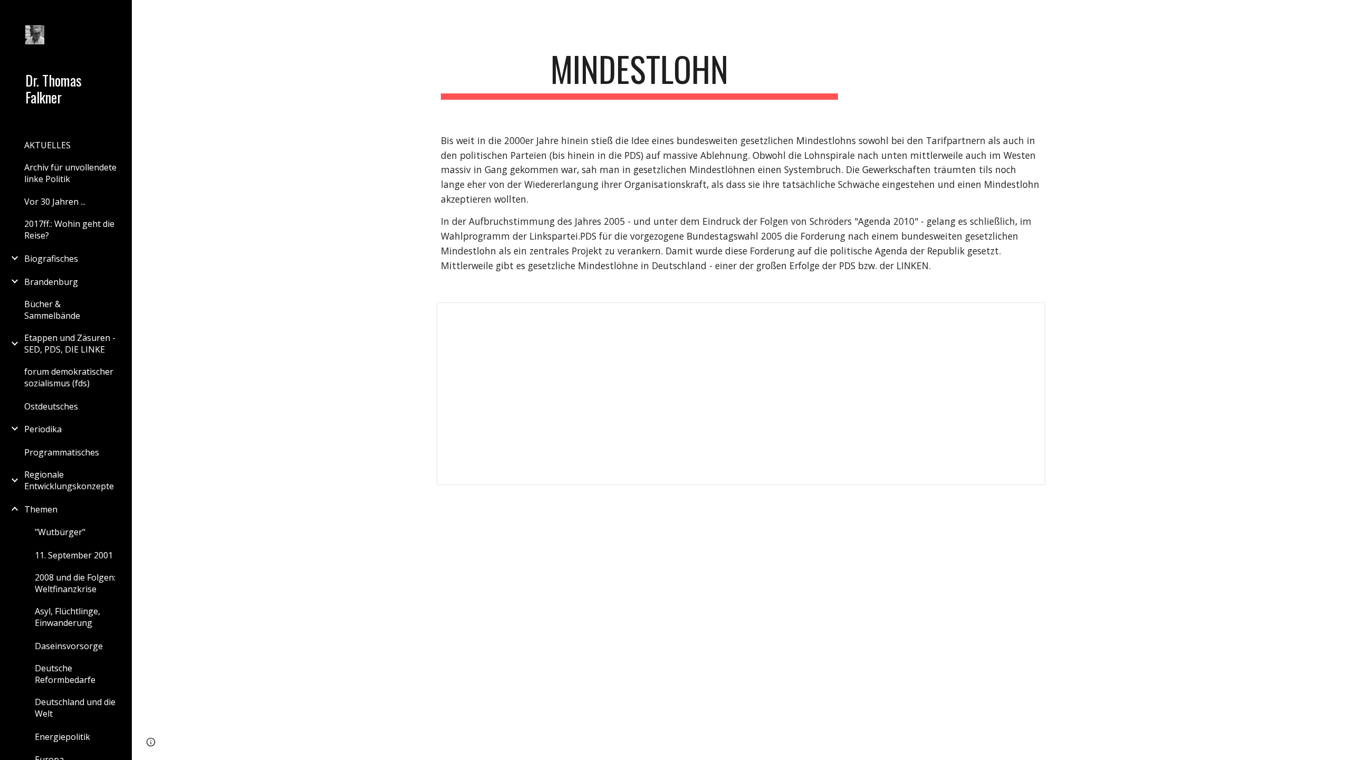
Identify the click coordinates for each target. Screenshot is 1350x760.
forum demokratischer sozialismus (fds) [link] (68, 377)
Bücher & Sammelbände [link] (52, 309)
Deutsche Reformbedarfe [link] (65, 674)
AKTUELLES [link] (47, 145)
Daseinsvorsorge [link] (69, 646)
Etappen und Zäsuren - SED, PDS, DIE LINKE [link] (69, 343)
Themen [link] (40, 509)
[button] (1337, 14)
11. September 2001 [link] (74, 555)
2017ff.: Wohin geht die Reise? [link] (69, 229)
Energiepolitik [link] (62, 737)
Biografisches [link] (51, 258)
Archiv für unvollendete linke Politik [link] (70, 173)
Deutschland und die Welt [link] (75, 707)
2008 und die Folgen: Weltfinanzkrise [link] (75, 583)
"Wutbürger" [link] (60, 532)
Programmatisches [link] (61, 452)
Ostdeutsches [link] (51, 406)
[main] (640, 74)
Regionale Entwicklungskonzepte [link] (69, 480)
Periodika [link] (43, 429)
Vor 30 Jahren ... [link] (54, 201)
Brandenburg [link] (51, 282)
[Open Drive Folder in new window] (1025, 316)
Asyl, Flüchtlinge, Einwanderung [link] (67, 617)
